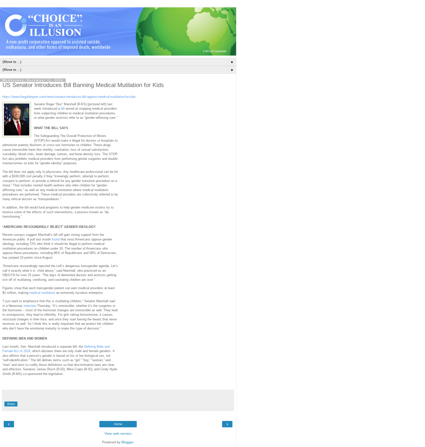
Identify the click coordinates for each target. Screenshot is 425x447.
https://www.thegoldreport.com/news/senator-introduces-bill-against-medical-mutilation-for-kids (69, 97)
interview (30, 306)
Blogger (127, 442)
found (56, 239)
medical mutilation (42, 293)
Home (118, 424)
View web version (118, 433)
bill (63, 108)
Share (11, 404)
